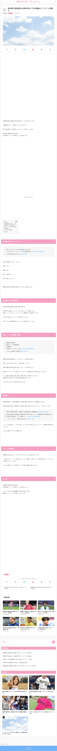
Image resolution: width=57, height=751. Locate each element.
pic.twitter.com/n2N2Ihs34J (37, 251)
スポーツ (10, 13)
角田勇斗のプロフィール (10, 223)
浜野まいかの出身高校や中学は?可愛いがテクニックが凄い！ (18, 659)
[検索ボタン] (55, 1)
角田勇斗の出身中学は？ (10, 225)
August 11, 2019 (23, 254)
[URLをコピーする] (50, 49)
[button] (7, 49)
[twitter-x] (28, 747)
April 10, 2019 (24, 351)
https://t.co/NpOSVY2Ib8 (42, 411)
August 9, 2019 (30, 418)
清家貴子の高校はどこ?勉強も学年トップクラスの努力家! (17, 656)
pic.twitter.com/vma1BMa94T (34, 416)
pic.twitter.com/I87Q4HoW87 (27, 348)
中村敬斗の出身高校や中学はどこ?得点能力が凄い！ (16, 662)
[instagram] (30, 747)
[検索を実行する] (53, 642)
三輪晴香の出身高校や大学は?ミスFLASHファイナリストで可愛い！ (20, 665)
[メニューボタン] (1, 1)
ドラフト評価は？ (9, 230)
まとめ (6, 231)
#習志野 (23, 251)
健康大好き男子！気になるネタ (28, 1)
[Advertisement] (28, 63)
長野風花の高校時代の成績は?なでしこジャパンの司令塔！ (17, 652)
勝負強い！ (7, 228)
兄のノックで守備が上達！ (11, 226)
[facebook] (26, 747)
